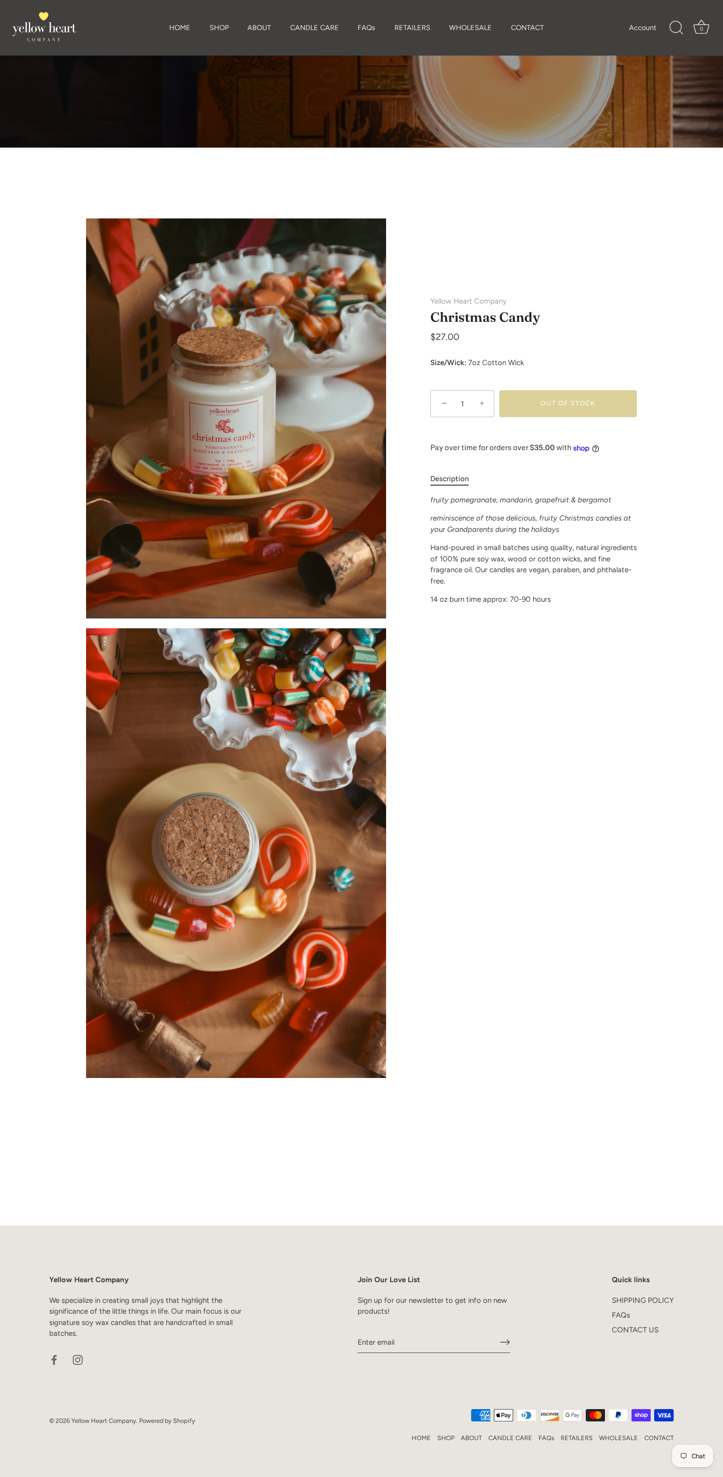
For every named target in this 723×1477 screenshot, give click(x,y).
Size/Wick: (448, 363)
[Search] (676, 28)
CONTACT (527, 27)
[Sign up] (505, 1342)
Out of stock (568, 403)
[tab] (454, 479)
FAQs (366, 27)
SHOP (219, 27)
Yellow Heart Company (468, 301)
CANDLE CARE (314, 27)
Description (449, 479)
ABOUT (259, 27)
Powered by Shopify (167, 1420)
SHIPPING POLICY (643, 1300)
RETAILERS (412, 27)
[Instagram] (78, 1359)
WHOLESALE (470, 27)
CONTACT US (635, 1329)
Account (642, 27)
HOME (179, 27)
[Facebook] (54, 1359)
